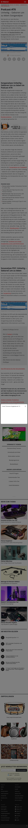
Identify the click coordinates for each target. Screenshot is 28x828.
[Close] (25, 406)
